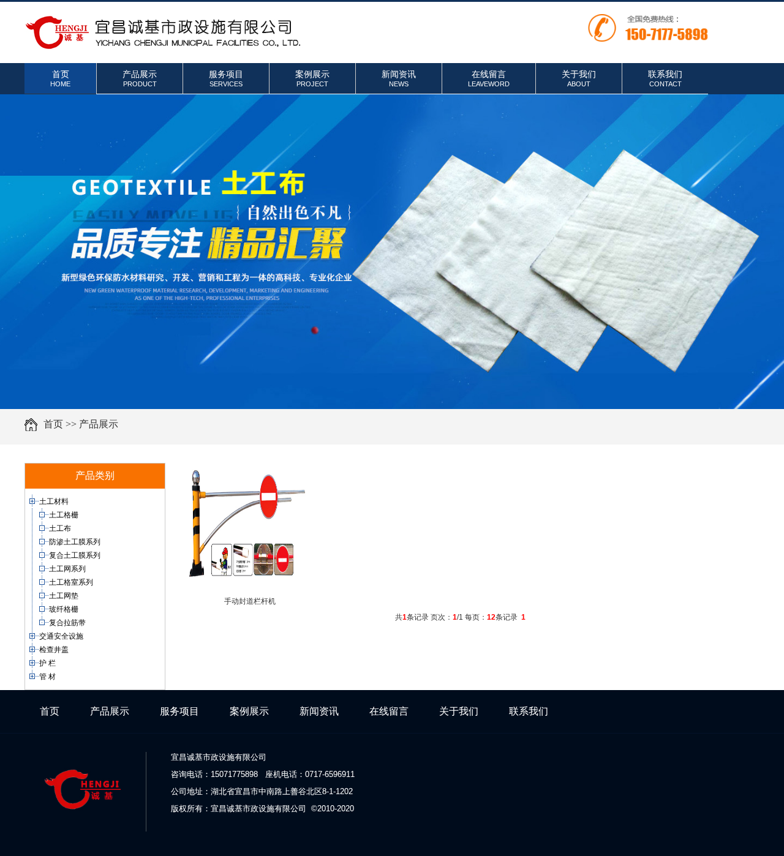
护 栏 (48, 663)
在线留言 (489, 78)
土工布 (61, 528)
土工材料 (54, 501)
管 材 (48, 676)
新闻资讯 (399, 78)
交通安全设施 (62, 636)
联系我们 (665, 78)
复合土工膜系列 (75, 555)
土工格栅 (64, 515)
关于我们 (579, 78)
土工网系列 (68, 569)
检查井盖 (54, 649)
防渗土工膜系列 (75, 542)
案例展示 (312, 78)
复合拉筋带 (68, 622)
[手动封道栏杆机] (247, 583)
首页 (60, 78)
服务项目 (226, 78)
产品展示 (140, 78)
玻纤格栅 (64, 609)
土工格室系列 (72, 582)
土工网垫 (64, 595)
